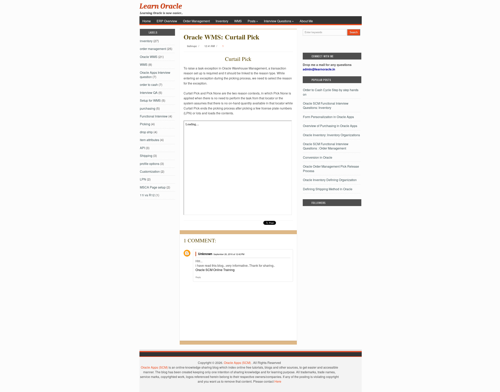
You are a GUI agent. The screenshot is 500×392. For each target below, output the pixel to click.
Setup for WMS (150, 100)
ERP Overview (167, 21)
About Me (306, 21)
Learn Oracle (160, 6)
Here (277, 381)
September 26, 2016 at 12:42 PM (228, 254)
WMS (238, 21)
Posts (253, 21)
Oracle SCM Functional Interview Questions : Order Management (325, 146)
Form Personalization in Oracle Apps (328, 117)
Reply (198, 277)
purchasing (147, 108)
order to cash (149, 84)
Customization (150, 171)
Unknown (205, 254)
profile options (149, 163)
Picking (145, 124)
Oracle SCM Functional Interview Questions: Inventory (325, 105)
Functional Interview (154, 116)
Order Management (196, 21)
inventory (146, 41)
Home (146, 21)
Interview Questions (279, 21)
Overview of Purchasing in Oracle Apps (330, 126)
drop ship (146, 132)
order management (153, 48)
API (142, 148)
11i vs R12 (147, 195)
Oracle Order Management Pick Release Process (331, 168)
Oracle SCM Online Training (215, 270)
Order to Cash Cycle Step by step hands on (330, 92)
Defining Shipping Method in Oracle (327, 189)
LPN (143, 179)
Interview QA (149, 92)
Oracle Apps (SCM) (237, 362)
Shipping (146, 155)
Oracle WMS (148, 56)
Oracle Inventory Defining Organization (330, 180)
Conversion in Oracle (317, 157)
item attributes (149, 140)
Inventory (222, 21)
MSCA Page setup (153, 187)
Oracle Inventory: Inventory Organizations (331, 135)
